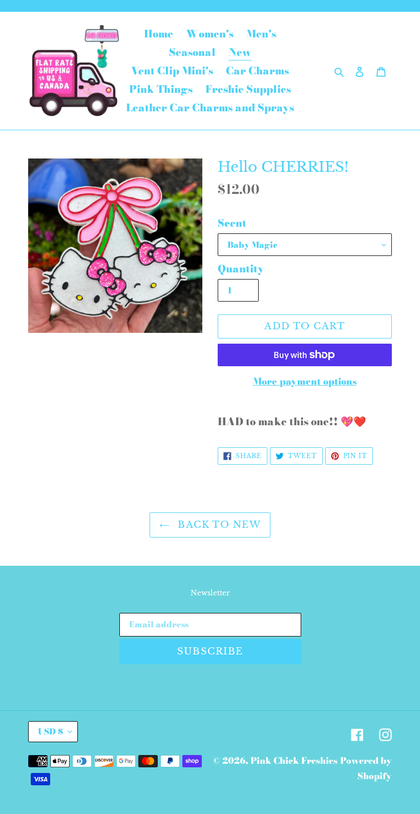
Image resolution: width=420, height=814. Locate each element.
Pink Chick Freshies (294, 760)
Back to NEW (218, 524)
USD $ (50, 731)
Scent (232, 223)
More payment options (304, 381)
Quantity (241, 268)
